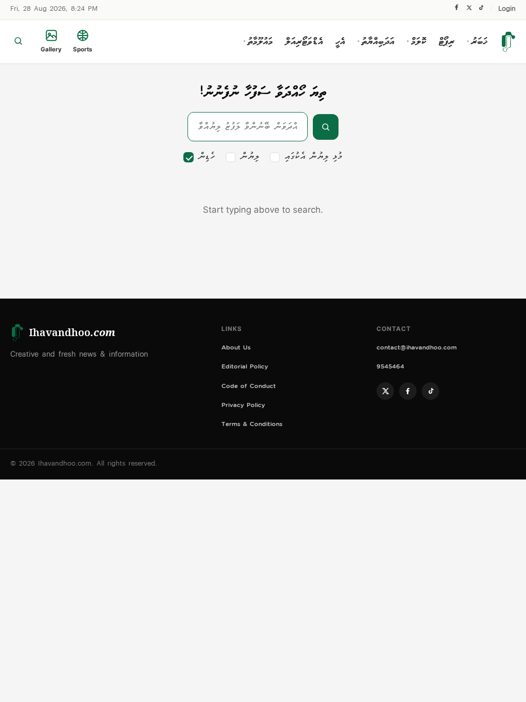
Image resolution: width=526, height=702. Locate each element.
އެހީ (340, 41)
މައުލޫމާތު (258, 41)
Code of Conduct (248, 387)
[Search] (18, 41)
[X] (469, 10)
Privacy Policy (243, 406)
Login (507, 9)
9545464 (390, 367)
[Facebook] (456, 10)
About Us (236, 348)
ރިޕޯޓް (447, 41)
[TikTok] (481, 10)
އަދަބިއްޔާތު (376, 41)
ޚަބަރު (477, 41)
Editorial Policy (244, 367)
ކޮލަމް (416, 41)
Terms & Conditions (252, 425)
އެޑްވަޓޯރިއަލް (304, 41)
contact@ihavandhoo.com (417, 348)
